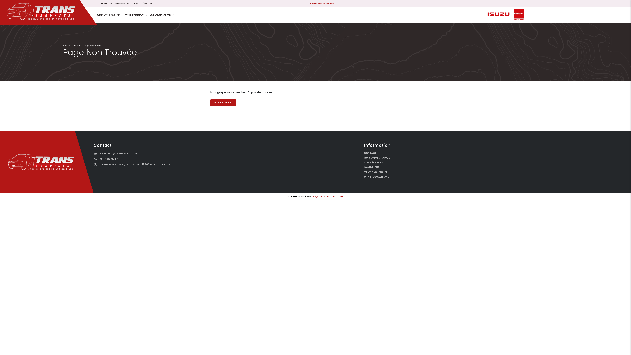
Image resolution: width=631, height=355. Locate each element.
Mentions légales (376, 172)
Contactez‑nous (322, 3)
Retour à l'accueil (223, 102)
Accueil (66, 45)
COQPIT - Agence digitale (327, 196)
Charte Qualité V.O (377, 176)
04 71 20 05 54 (143, 3)
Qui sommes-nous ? (377, 157)
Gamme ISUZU (160, 15)
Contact (370, 153)
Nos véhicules (108, 15)
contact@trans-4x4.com (114, 3)
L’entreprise (134, 15)
